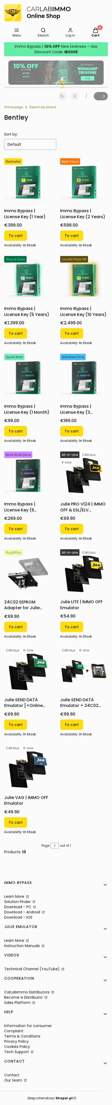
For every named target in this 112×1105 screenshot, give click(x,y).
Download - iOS (18, 917)
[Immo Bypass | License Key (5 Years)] (28, 280)
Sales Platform (18, 1002)
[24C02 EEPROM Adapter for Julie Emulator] (28, 573)
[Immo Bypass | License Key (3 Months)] (84, 377)
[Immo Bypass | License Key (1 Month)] (28, 377)
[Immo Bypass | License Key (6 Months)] (28, 475)
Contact (12, 1075)
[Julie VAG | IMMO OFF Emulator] (28, 769)
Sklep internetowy (50, 1098)
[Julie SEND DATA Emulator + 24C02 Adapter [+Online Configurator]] (84, 671)
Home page (13, 107)
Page (45, 845)
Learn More (14, 896)
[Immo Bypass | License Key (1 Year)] (28, 182)
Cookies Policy (17, 1046)
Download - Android (22, 912)
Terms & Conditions (22, 1036)
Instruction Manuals (22, 945)
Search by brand (42, 107)
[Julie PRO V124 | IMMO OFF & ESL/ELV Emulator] (84, 475)
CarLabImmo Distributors (27, 992)
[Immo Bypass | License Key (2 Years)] (84, 182)
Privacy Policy (16, 1041)
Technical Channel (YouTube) (32, 969)
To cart (16, 235)
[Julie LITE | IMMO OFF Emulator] (84, 573)
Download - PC (18, 906)
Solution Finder (18, 901)
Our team (13, 1080)
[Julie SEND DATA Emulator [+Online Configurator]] (28, 671)
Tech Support (17, 1051)
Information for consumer (28, 1025)
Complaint (13, 1031)
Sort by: (11, 134)
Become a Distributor (24, 997)
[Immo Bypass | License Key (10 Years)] (84, 280)
